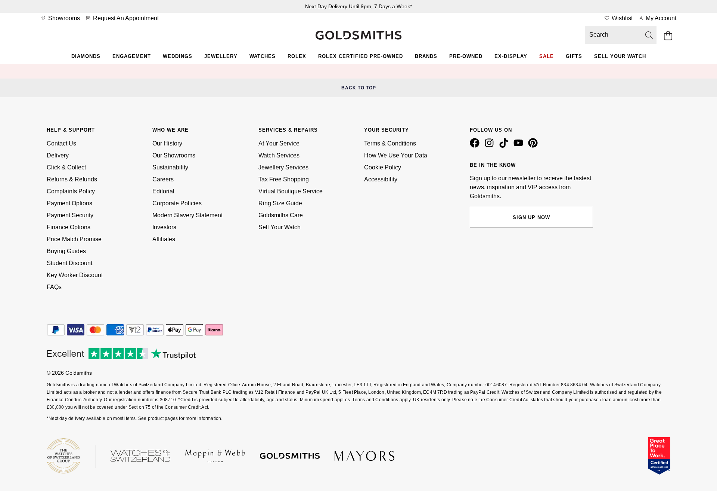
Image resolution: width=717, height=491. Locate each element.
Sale (546, 56)
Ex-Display (510, 56)
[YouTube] (519, 145)
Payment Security (70, 215)
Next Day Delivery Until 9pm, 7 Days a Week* (358, 6)
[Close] (655, 71)
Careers (163, 179)
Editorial (163, 191)
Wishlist (621, 18)
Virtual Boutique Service (290, 191)
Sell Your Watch (620, 56)
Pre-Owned (465, 56)
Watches (262, 56)
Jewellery (221, 56)
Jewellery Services (283, 167)
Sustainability (170, 167)
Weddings (177, 56)
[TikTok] (505, 145)
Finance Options (68, 227)
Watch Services (278, 155)
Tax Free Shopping (283, 179)
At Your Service (278, 143)
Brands (426, 56)
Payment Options (69, 203)
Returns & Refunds (72, 179)
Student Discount (69, 263)
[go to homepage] (358, 36)
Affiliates (163, 239)
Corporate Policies (177, 203)
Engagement (131, 56)
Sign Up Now (531, 217)
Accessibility (380, 179)
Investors (164, 227)
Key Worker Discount (75, 275)
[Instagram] (490, 145)
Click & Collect (66, 167)
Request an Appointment (125, 18)
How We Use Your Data (395, 155)
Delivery (58, 155)
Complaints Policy (71, 191)
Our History (167, 143)
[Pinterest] (534, 145)
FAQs (54, 287)
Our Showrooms (173, 155)
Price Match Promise (74, 239)
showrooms (63, 18)
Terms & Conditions (390, 143)
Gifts (574, 56)
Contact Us (61, 143)
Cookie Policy (382, 167)
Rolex (297, 56)
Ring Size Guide (280, 203)
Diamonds (85, 56)
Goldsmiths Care (280, 215)
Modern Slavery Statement (187, 215)
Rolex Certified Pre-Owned (360, 56)
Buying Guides (66, 251)
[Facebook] (476, 145)
